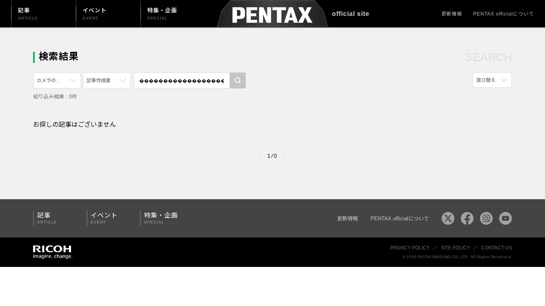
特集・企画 (161, 218)
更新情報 (451, 14)
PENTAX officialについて (503, 14)
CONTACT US (496, 248)
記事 (47, 218)
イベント (104, 218)
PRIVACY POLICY (410, 248)
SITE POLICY (455, 248)
